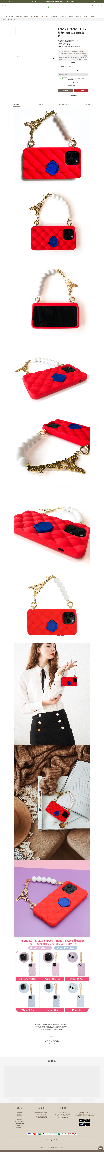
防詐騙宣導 (19, 1116)
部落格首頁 (94, 16)
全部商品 (4, 19)
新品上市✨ (11, 19)
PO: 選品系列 (44, 16)
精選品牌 (26, 16)
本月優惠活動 (9, 16)
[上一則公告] (9, 1)
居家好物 (78, 16)
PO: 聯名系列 (34, 16)
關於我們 (86, 16)
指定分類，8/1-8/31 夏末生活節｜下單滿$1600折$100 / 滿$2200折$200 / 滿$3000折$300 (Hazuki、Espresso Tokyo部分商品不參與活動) (73, 58)
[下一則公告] (94, 1)
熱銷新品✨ (19, 16)
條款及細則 (19, 1112)
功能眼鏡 (71, 16)
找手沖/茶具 (54, 16)
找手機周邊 (63, 16)
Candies (17, 19)
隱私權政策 (19, 1114)
